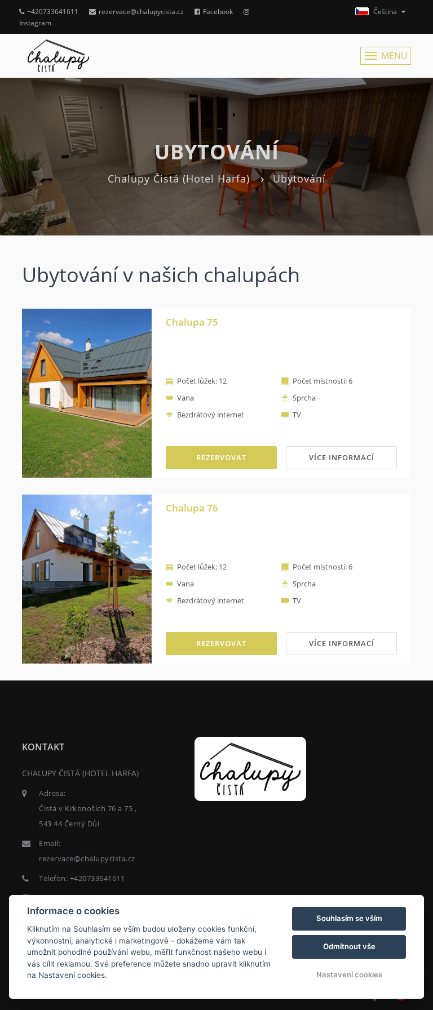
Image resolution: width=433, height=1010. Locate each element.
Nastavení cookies (349, 974)
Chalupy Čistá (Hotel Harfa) (179, 178)
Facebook (218, 11)
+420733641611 (52, 11)
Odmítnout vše (349, 946)
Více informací (341, 457)
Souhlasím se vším (349, 918)
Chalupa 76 (192, 507)
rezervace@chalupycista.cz (141, 11)
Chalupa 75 (192, 321)
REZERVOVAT (221, 457)
